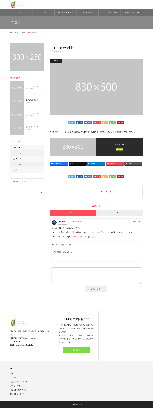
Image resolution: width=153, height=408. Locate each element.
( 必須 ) (61, 244)
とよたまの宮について (109, 12)
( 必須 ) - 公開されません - (62, 252)
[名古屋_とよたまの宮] (30, 322)
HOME (11, 368)
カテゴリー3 (17, 159)
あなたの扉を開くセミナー (65, 13)
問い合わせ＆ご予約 (132, 12)
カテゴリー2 (17, 153)
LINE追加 (76, 350)
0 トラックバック (119, 213)
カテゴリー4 (17, 164)
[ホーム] (11, 32)
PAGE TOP (147, 393)
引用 (139, 221)
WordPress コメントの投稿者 (69, 221)
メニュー (43, 12)
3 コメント (73, 213)
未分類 (56, 60)
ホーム (21, 12)
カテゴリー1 (17, 147)
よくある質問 (87, 12)
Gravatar (75, 237)
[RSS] (11, 405)
